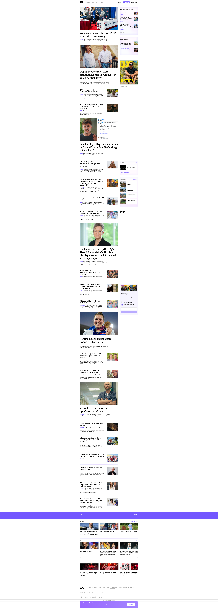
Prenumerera (126, 2)
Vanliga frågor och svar (104, 587)
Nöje (93, 2)
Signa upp (131, 604)
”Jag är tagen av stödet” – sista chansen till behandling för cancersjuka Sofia (126, 18)
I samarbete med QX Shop (125, 48)
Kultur (121, 14)
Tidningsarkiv (114, 587)
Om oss (95, 587)
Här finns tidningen (123, 587)
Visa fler (122, 32)
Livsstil (121, 21)
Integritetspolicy (132, 587)
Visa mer (135, 162)
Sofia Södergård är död (125, 12)
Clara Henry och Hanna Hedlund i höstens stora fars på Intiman (126, 44)
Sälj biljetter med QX (124, 172)
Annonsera (90, 587)
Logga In (120, 2)
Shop (97, 2)
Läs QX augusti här (123, 86)
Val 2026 (101, 2)
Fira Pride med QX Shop (125, 49)
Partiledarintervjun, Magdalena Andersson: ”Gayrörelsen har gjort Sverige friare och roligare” (126, 26)
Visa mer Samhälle (134, 521)
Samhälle (88, 2)
